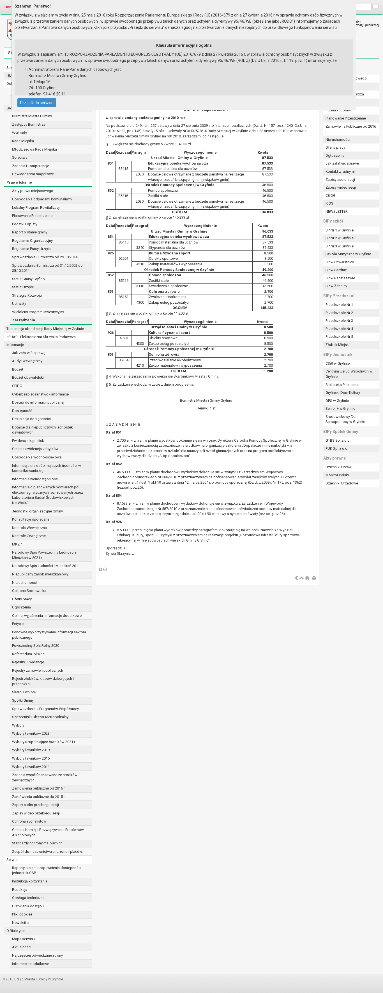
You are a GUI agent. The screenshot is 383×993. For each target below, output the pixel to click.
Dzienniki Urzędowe (342, 483)
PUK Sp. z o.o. (337, 448)
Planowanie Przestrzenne (32, 216)
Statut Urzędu (23, 287)
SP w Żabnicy (336, 286)
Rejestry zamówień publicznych (37, 670)
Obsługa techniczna (28, 898)
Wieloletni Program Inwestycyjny (38, 312)
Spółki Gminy (23, 700)
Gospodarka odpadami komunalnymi (42, 199)
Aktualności (21, 947)
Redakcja (19, 889)
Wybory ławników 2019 (31, 750)
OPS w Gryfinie (337, 401)
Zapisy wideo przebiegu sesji (36, 813)
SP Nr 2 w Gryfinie (340, 238)
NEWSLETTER (337, 211)
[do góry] (301, 578)
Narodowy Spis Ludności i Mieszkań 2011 (46, 566)
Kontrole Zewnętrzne (29, 536)
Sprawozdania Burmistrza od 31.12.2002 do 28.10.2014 (47, 268)
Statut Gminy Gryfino (28, 279)
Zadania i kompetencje (30, 166)
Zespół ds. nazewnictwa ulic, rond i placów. (47, 851)
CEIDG (17, 386)
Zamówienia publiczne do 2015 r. (38, 797)
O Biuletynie (15, 931)
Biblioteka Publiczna (342, 385)
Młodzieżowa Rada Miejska (34, 149)
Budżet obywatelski (28, 377)
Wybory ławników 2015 (31, 758)
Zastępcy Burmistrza (28, 124)
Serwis (11, 860)
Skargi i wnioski (25, 692)
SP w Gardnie (336, 270)
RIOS (329, 203)
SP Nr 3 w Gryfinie (340, 246)
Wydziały (19, 133)
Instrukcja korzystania (29, 881)
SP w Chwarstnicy (340, 262)
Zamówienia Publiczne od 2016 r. (351, 129)
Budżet (17, 369)
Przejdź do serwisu (37, 102)
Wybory (18, 725)
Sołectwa (19, 157)
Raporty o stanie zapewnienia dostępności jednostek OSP (46, 870)
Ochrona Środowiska (29, 591)
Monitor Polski (337, 475)
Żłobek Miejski (338, 345)
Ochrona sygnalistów (29, 821)
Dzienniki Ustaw (339, 467)
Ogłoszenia (21, 607)
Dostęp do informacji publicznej (38, 402)
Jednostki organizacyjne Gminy (37, 511)
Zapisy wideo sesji (341, 187)
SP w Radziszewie (340, 278)
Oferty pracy (22, 599)
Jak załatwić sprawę (28, 353)
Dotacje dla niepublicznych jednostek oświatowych (42, 430)
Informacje (15, 345)
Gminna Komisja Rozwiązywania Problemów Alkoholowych (48, 832)
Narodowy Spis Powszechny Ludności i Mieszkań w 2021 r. (44, 555)
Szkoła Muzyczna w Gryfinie (348, 254)
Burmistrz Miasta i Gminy (32, 116)
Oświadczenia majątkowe (33, 174)
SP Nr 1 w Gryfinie (340, 230)
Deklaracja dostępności (31, 419)
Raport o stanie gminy (29, 232)
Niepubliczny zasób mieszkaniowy (40, 574)
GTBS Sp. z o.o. (338, 440)
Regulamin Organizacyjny (32, 240)
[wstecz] (296, 578)
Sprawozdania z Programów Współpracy (45, 709)
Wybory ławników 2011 (31, 767)
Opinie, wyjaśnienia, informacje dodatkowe (47, 615)
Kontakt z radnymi (340, 171)
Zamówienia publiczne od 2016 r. (38, 788)
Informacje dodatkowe (30, 964)
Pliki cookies (22, 914)
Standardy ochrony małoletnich (37, 843)
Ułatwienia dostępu (28, 906)
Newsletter (20, 923)
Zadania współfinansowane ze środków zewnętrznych (44, 777)
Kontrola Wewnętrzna (29, 528)
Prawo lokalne (19, 182)
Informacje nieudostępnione (35, 479)
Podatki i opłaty (24, 224)
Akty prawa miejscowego (32, 191)
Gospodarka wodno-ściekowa (37, 457)
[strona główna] (307, 578)
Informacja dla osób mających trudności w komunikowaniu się (46, 468)
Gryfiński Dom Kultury (343, 392)
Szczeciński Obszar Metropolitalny (40, 717)
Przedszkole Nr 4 (339, 329)
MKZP (17, 544)
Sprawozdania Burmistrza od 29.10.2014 (44, 257)
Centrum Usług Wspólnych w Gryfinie (349, 374)
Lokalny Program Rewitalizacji (36, 207)
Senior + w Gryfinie (340, 408)
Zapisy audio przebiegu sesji (35, 805)
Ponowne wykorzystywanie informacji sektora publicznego (49, 635)
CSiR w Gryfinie (338, 363)
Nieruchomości (24, 582)
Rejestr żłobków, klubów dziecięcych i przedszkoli (43, 681)
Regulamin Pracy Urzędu (31, 249)
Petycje (18, 624)
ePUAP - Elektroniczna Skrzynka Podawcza (41, 337)
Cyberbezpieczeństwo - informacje (40, 394)
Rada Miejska (23, 141)
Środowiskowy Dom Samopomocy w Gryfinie (345, 419)
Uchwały (19, 303)
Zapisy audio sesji (340, 179)
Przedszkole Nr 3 (339, 320)
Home (9, 7)
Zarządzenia (23, 320)
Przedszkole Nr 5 (339, 336)
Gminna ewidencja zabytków (35, 449)
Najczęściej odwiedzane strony (37, 955)
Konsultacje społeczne (30, 519)
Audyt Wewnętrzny (27, 361)
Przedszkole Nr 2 (339, 313)
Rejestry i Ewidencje (28, 662)
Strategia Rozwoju (27, 295)
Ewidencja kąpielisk (28, 441)
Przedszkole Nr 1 (339, 305)
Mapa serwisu (23, 939)
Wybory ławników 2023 (31, 733)
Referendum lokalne (28, 654)
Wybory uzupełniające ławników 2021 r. (44, 742)
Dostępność (22, 411)
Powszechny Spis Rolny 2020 (35, 645)
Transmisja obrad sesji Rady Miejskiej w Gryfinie (45, 329)
